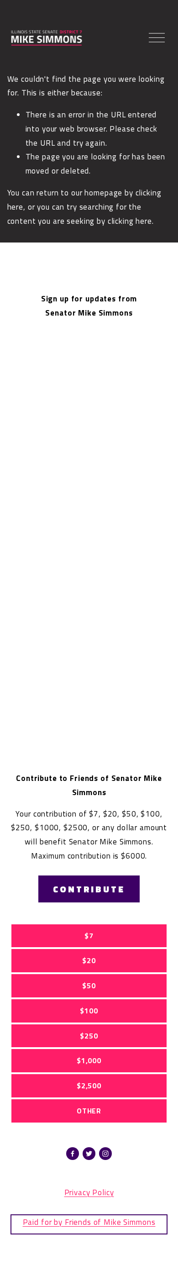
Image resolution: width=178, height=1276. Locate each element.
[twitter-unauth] (89, 1153)
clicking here (130, 221)
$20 (89, 960)
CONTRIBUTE (89, 889)
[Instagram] (105, 1153)
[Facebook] (72, 1153)
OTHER (89, 1110)
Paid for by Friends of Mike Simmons (89, 1222)
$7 (89, 935)
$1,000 (89, 1060)
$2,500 (89, 1085)
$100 (89, 1010)
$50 (89, 985)
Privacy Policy (89, 1192)
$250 (89, 1035)
